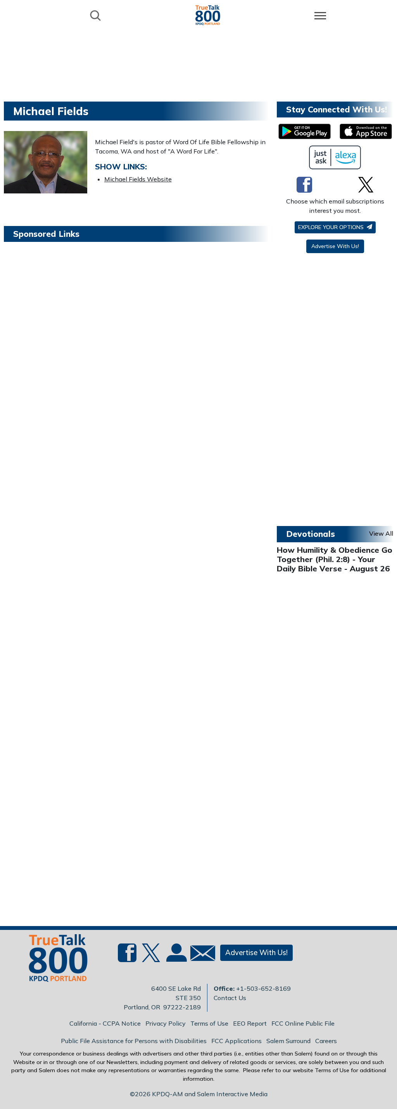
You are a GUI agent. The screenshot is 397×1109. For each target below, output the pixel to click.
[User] (175, 957)
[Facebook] (304, 184)
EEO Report (250, 1023)
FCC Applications (236, 1041)
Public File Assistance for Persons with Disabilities (134, 1041)
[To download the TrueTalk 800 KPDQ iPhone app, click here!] (366, 131)
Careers (326, 1041)
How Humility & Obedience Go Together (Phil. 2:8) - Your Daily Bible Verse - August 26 (334, 559)
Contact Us (230, 998)
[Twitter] (365, 184)
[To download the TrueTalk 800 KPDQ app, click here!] (304, 131)
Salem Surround (288, 1041)
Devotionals (310, 534)
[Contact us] (199, 955)
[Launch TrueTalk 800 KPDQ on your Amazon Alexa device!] (335, 157)
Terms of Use (209, 1023)
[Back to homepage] (207, 15)
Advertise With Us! (335, 246)
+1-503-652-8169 (263, 988)
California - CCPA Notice (105, 1023)
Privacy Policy (165, 1023)
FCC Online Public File (303, 1023)
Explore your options (331, 227)
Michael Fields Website (138, 179)
